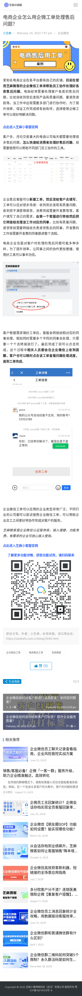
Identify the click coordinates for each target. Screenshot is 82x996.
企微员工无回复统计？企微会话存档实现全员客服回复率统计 (53, 805)
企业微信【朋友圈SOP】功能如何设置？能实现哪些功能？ (53, 826)
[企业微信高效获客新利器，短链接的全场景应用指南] (15, 873)
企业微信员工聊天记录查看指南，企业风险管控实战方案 (53, 751)
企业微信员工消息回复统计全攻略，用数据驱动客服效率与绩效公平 (53, 914)
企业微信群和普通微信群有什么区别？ (53, 935)
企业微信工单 (13, 652)
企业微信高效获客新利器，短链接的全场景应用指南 (53, 870)
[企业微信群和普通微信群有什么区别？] (15, 938)
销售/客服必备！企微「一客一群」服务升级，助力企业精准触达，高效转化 (39, 773)
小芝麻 (7, 33)
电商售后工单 (36, 652)
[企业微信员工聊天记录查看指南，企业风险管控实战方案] (15, 754)
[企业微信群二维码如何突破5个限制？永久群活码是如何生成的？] (15, 960)
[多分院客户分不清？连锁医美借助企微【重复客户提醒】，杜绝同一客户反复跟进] (15, 895)
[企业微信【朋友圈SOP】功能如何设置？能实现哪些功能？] (15, 830)
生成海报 (14, 681)
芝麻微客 (56, 652)
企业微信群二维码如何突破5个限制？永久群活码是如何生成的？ (54, 957)
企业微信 (63, 33)
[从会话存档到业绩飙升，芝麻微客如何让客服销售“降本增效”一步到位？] (15, 851)
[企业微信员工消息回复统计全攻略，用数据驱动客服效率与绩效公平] (15, 917)
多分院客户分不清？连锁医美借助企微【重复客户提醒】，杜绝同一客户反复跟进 (54, 892)
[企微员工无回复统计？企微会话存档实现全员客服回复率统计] (15, 808)
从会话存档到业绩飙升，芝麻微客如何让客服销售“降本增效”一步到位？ (53, 848)
